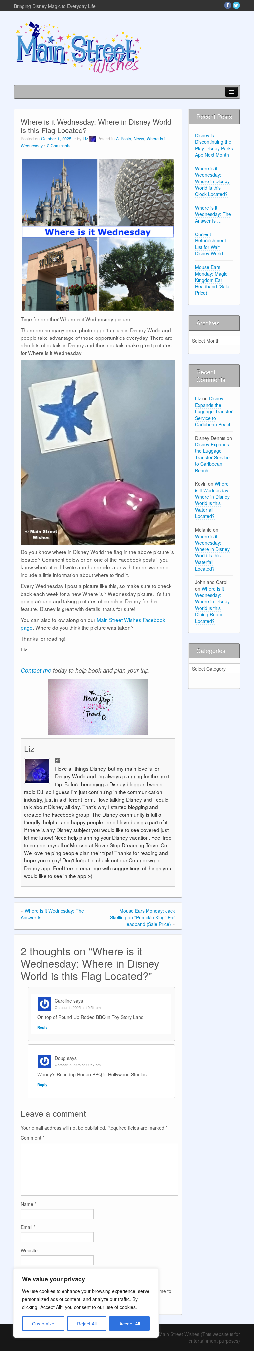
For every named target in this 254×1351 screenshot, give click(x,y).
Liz (85, 139)
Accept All (129, 1323)
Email (28, 1227)
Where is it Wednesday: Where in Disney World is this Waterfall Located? (212, 499)
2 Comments (58, 146)
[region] (86, 1303)
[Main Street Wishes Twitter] (236, 5)
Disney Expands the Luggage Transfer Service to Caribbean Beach (214, 411)
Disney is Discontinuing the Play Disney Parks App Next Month (214, 145)
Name (28, 1204)
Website (29, 1250)
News (139, 139)
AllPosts (123, 139)
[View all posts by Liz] (92, 139)
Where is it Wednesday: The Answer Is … (213, 214)
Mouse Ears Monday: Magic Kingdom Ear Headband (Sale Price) (212, 280)
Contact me (36, 670)
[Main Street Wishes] (78, 46)
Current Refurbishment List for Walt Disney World (210, 244)
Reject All (87, 1323)
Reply (42, 1027)
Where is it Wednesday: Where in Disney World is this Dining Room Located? (212, 604)
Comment (32, 1137)
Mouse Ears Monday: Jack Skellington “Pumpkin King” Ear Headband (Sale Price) (142, 917)
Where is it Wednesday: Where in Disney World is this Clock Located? (212, 181)
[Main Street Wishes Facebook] (227, 5)
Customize (43, 1323)
